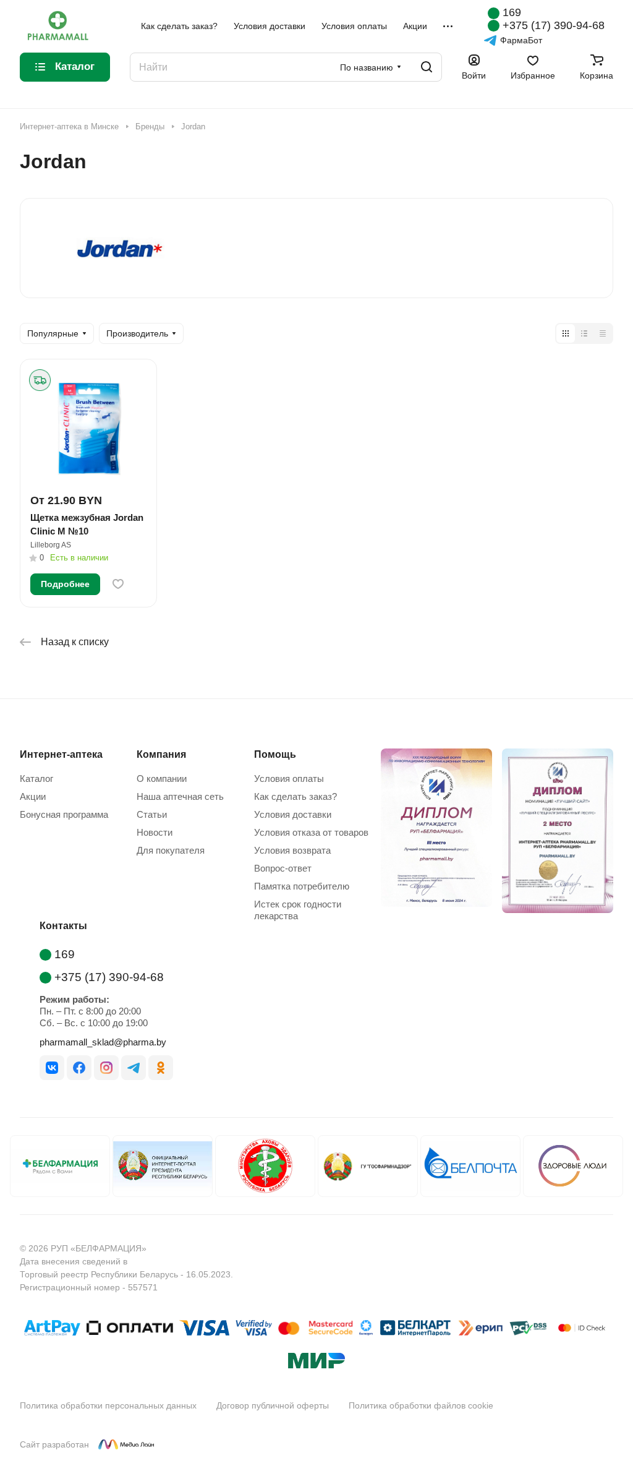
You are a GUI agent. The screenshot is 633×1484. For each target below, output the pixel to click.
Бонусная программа (64, 814)
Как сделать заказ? (295, 796)
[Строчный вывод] (584, 333)
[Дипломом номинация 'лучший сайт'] (552, 833)
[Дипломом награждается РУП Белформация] (431, 833)
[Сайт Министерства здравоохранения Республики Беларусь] (265, 1166)
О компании (162, 778)
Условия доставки (292, 814)
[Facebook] (79, 1067)
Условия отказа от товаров (311, 832)
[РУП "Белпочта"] (470, 1166)
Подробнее (65, 584)
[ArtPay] (52, 1330)
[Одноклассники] (160, 1067)
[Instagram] (106, 1067)
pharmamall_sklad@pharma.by (103, 1042)
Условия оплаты (289, 778)
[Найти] (426, 67)
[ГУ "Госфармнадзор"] (368, 1166)
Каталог (36, 778)
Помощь (275, 754)
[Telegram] (133, 1067)
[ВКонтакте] (52, 1067)
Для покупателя (171, 850)
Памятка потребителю (301, 886)
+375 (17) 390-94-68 (554, 25)
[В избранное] (118, 584)
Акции (33, 796)
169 (512, 12)
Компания (161, 754)
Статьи (152, 814)
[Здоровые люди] (573, 1166)
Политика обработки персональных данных (108, 1405)
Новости (154, 832)
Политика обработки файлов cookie (421, 1405)
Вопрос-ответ (283, 868)
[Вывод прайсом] (602, 333)
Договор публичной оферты (272, 1405)
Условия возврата (292, 850)
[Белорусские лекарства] (60, 1166)
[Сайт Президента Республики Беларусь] (163, 1166)
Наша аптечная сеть (180, 796)
